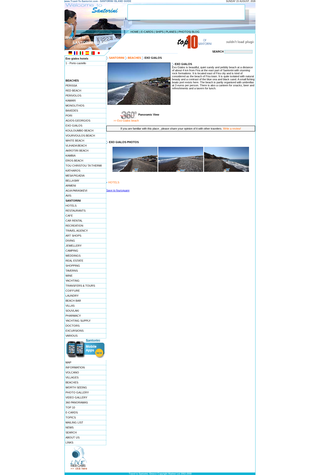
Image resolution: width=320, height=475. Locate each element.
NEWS (70, 427)
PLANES (171, 31)
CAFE (69, 215)
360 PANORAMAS (77, 402)
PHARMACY (73, 315)
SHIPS (160, 31)
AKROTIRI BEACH (77, 150)
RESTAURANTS (76, 210)
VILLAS (70, 305)
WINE (69, 275)
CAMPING (72, 250)
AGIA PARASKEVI (76, 190)
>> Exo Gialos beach (126, 120)
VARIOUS (72, 335)
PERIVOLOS (73, 95)
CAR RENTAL (74, 220)
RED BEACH (73, 90)
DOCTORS (73, 325)
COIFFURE (73, 290)
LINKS (69, 442)
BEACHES (72, 382)
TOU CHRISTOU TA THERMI (84, 165)
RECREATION (74, 225)
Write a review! (232, 128)
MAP (68, 362)
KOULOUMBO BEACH (80, 130)
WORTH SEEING (76, 387)
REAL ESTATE (74, 260)
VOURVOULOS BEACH (80, 135)
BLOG (196, 31)
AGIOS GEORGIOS (78, 120)
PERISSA (71, 85)
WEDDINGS (73, 255)
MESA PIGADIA (75, 175)
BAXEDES (72, 110)
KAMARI (71, 100)
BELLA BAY (72, 180)
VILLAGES (72, 377)
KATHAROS (73, 170)
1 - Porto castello (76, 62)
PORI (69, 115)
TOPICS (71, 417)
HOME (134, 31)
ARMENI (71, 185)
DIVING (70, 240)
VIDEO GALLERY (76, 397)
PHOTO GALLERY (77, 392)
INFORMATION (75, 367)
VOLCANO (72, 372)
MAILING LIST (74, 422)
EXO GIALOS (74, 125)
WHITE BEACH (75, 140)
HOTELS (71, 205)
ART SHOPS (73, 235)
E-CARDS (147, 31)
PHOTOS (184, 31)
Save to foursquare (118, 190)
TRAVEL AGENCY (77, 230)
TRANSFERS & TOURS (80, 285)
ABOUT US (73, 437)
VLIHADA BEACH (76, 145)
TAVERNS (72, 270)
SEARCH (71, 432)
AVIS (68, 195)
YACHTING (73, 280)
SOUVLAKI (72, 310)
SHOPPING (73, 265)
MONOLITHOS (75, 105)
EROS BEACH (74, 160)
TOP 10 (70, 407)
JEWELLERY (74, 245)
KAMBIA (71, 155)
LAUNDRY (72, 295)
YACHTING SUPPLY (78, 320)
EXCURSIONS (75, 330)
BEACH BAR (73, 300)
